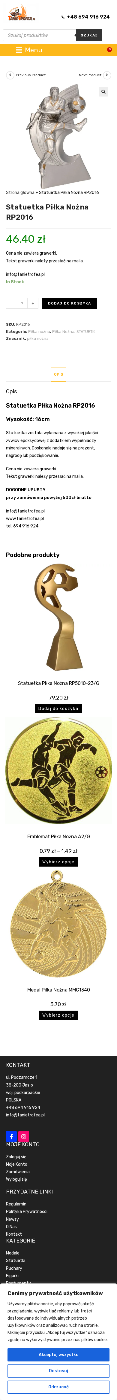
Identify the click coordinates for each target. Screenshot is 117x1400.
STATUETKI (85, 331)
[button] (103, 92)
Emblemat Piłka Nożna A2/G (58, 836)
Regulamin (16, 1204)
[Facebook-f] (11, 1136)
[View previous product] (10, 75)
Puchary (14, 1268)
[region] (58, 1341)
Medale (13, 1253)
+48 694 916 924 (23, 1107)
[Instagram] (23, 1136)
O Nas (11, 1226)
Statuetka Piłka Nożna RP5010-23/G (58, 683)
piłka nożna (38, 338)
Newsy (12, 1219)
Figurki (12, 1275)
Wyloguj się (16, 1179)
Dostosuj (58, 1370)
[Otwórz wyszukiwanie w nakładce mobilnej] (52, 35)
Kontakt (14, 1234)
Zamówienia (18, 1171)
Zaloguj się (16, 1156)
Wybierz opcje (58, 862)
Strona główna (20, 192)
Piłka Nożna (63, 331)
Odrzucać (58, 1387)
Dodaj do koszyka (69, 303)
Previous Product (31, 75)
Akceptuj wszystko (59, 1354)
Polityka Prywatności (26, 1211)
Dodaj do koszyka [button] (58, 708)
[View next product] (107, 75)
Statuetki (15, 1260)
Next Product (90, 75)
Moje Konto (16, 1164)
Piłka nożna (39, 331)
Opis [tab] (58, 374)
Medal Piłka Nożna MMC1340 (58, 990)
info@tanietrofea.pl (25, 1115)
